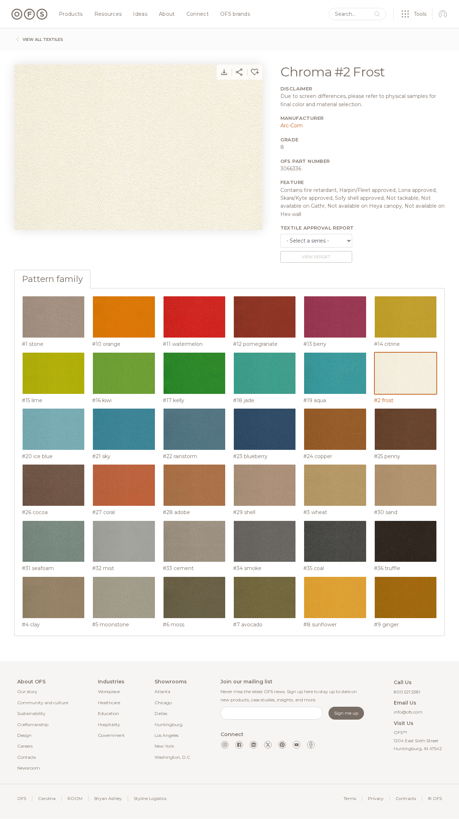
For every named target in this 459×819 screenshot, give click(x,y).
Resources (108, 14)
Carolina (47, 798)
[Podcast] (311, 744)
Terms (350, 798)
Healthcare (109, 702)
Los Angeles (167, 735)
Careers (25, 746)
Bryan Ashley (108, 798)
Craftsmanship (32, 724)
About (167, 14)
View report (316, 256)
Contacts (26, 757)
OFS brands (235, 14)
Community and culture (42, 702)
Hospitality (109, 724)
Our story (27, 691)
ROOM (74, 798)
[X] (268, 744)
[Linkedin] (253, 744)
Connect (197, 14)
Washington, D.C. (173, 757)
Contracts (406, 798)
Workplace (109, 691)
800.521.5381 (407, 692)
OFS (21, 798)
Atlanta (162, 691)
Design (24, 735)
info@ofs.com (408, 712)
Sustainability (31, 713)
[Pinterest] (282, 744)
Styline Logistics (150, 798)
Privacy (376, 798)
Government (111, 735)
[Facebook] (239, 744)
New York (164, 746)
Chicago (163, 702)
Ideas (140, 14)
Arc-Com (291, 125)
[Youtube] (296, 744)
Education (108, 713)
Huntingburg (169, 724)
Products (71, 14)
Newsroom (28, 768)
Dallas (161, 713)
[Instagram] (225, 744)
